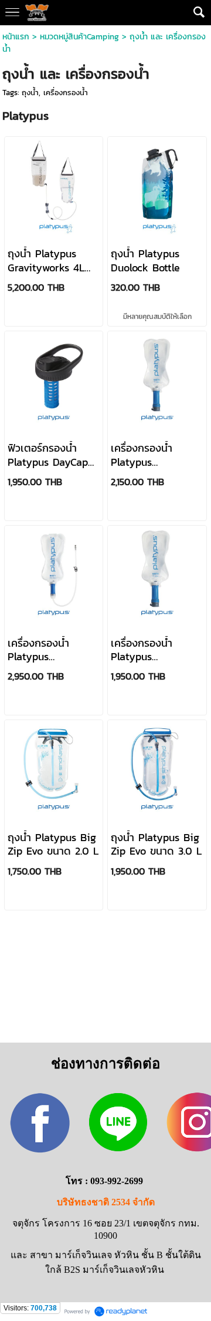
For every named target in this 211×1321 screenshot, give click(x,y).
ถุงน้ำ (30, 92)
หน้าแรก (17, 37)
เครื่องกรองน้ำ (65, 92)
